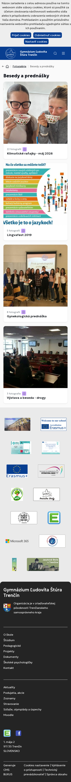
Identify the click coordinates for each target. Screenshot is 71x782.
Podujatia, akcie (13, 692)
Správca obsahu (57, 774)
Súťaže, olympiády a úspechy (22, 709)
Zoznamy (9, 698)
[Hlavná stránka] (7, 66)
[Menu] (63, 53)
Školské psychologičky (17, 662)
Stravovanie (11, 704)
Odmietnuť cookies (47, 35)
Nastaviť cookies (36, 41)
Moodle (8, 715)
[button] (55, 53)
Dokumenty (10, 656)
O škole (8, 634)
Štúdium (9, 640)
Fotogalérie (19, 66)
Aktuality (9, 687)
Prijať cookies (21, 35)
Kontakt (8, 668)
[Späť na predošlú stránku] (4, 66)
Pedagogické (12, 645)
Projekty (8, 651)
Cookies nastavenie (36, 765)
